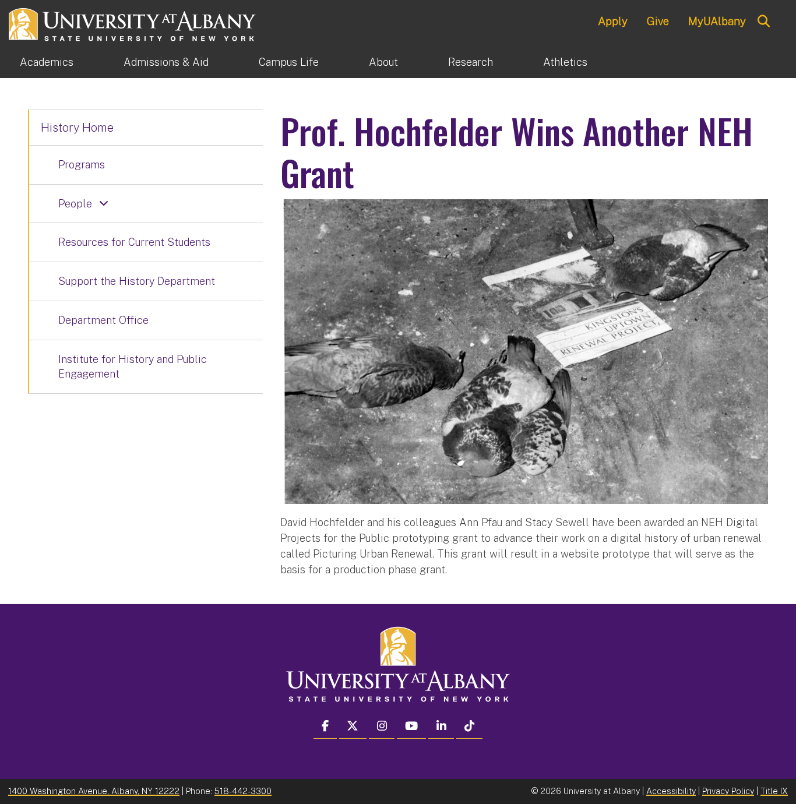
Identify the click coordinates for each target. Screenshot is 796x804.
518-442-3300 (243, 791)
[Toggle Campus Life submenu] (344, 62)
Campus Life (289, 62)
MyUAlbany (717, 21)
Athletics (565, 62)
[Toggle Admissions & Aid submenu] (234, 62)
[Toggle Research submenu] (518, 62)
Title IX (774, 791)
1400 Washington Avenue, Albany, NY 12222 (93, 791)
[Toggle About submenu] (423, 62)
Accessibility (671, 791)
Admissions (166, 62)
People (75, 204)
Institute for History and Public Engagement (132, 366)
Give (658, 21)
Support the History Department (136, 281)
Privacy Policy (728, 791)
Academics (46, 62)
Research (470, 62)
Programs (81, 164)
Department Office (103, 320)
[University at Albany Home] (133, 23)
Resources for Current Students (134, 242)
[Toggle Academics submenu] (98, 62)
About (383, 62)
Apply (613, 21)
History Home (77, 128)
